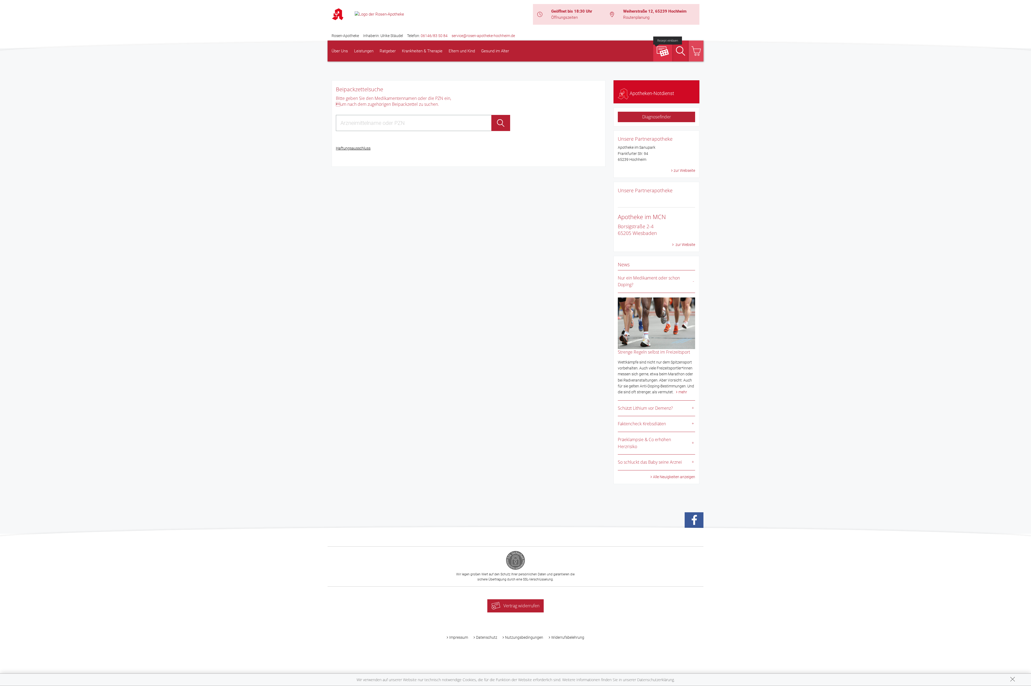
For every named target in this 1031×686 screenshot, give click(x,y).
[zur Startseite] (379, 14)
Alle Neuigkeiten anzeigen (674, 477)
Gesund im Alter (495, 51)
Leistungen (363, 51)
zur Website (685, 244)
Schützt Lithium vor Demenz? (645, 408)
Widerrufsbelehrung (567, 637)
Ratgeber (388, 51)
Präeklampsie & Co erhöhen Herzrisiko (644, 443)
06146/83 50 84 (434, 36)
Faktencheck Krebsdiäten (642, 424)
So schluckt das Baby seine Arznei (650, 462)
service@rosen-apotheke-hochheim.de (483, 36)
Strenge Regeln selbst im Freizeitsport (654, 352)
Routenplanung (636, 17)
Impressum (458, 637)
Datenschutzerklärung (655, 679)
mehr (682, 392)
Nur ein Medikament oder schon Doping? (649, 281)
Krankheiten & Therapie (422, 51)
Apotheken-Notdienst (651, 93)
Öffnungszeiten (564, 17)
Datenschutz (486, 637)
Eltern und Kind (462, 51)
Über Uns (340, 51)
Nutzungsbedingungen (524, 637)
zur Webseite (684, 170)
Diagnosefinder (656, 117)
